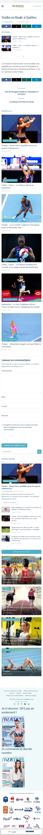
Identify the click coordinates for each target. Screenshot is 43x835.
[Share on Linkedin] (36, 26)
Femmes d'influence (11, 619)
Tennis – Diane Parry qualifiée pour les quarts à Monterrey (26, 38)
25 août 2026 (16, 543)
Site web (5, 415)
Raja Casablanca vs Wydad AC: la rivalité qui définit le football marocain (26, 508)
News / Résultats (10, 140)
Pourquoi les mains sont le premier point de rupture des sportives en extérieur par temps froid (26, 539)
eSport (18, 693)
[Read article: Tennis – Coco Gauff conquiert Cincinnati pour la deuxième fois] (21, 208)
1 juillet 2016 (8, 674)
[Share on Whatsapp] (26, 26)
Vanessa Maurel (8, 491)
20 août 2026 (7, 349)
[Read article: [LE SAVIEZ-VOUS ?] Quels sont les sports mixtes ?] (21, 601)
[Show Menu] (3, 6)
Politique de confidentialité (14, 695)
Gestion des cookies (22, 701)
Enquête (7, 558)
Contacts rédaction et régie (13, 691)
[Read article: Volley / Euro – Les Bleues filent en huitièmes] (6, 48)
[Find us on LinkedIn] (28, 704)
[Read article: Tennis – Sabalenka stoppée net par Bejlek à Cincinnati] (21, 327)
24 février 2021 (8, 643)
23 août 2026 (6, 309)
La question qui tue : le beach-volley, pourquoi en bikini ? (19, 578)
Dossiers (7, 650)
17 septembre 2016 (22, 22)
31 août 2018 (8, 612)
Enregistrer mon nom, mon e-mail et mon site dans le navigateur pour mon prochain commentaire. (21, 427)
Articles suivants (11, 502)
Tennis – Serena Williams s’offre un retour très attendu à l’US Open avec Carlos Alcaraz (26, 518)
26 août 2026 (17, 41)
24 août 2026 (17, 50)
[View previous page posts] (19, 56)
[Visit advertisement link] (21, 831)
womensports (8, 22)
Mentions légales (31, 695)
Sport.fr (11, 693)
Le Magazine (36, 6)
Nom (4, 397)
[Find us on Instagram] (18, 704)
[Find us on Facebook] (21, 704)
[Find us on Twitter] (14, 704)
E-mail (5, 406)
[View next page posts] (23, 56)
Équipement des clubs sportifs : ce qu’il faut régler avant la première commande (25, 528)
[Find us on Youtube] (25, 704)
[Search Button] (39, 452)
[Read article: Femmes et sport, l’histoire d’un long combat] (21, 662)
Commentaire (7, 371)
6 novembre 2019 (9, 582)
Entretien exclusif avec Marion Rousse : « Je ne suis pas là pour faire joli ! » (21, 639)
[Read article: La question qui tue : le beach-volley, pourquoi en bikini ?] (21, 570)
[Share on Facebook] (6, 26)
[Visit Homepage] (18, 6)
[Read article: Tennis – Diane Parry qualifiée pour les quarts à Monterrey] (6, 39)
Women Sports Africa (31, 691)
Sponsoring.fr (27, 693)
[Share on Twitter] (16, 26)
